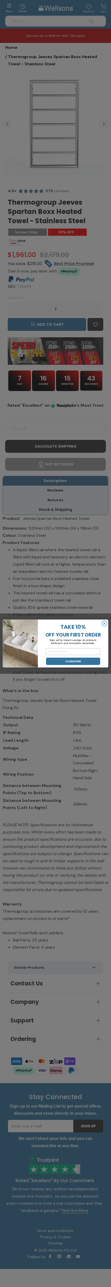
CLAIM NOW (73, 661)
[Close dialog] (104, 623)
